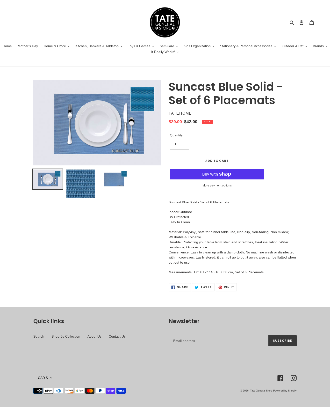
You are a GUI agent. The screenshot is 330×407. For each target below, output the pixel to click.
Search (38, 336)
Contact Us (117, 336)
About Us (94, 336)
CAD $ (43, 378)
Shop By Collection (65, 336)
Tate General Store (261, 390)
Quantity (176, 135)
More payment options (217, 185)
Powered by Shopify (285, 390)
